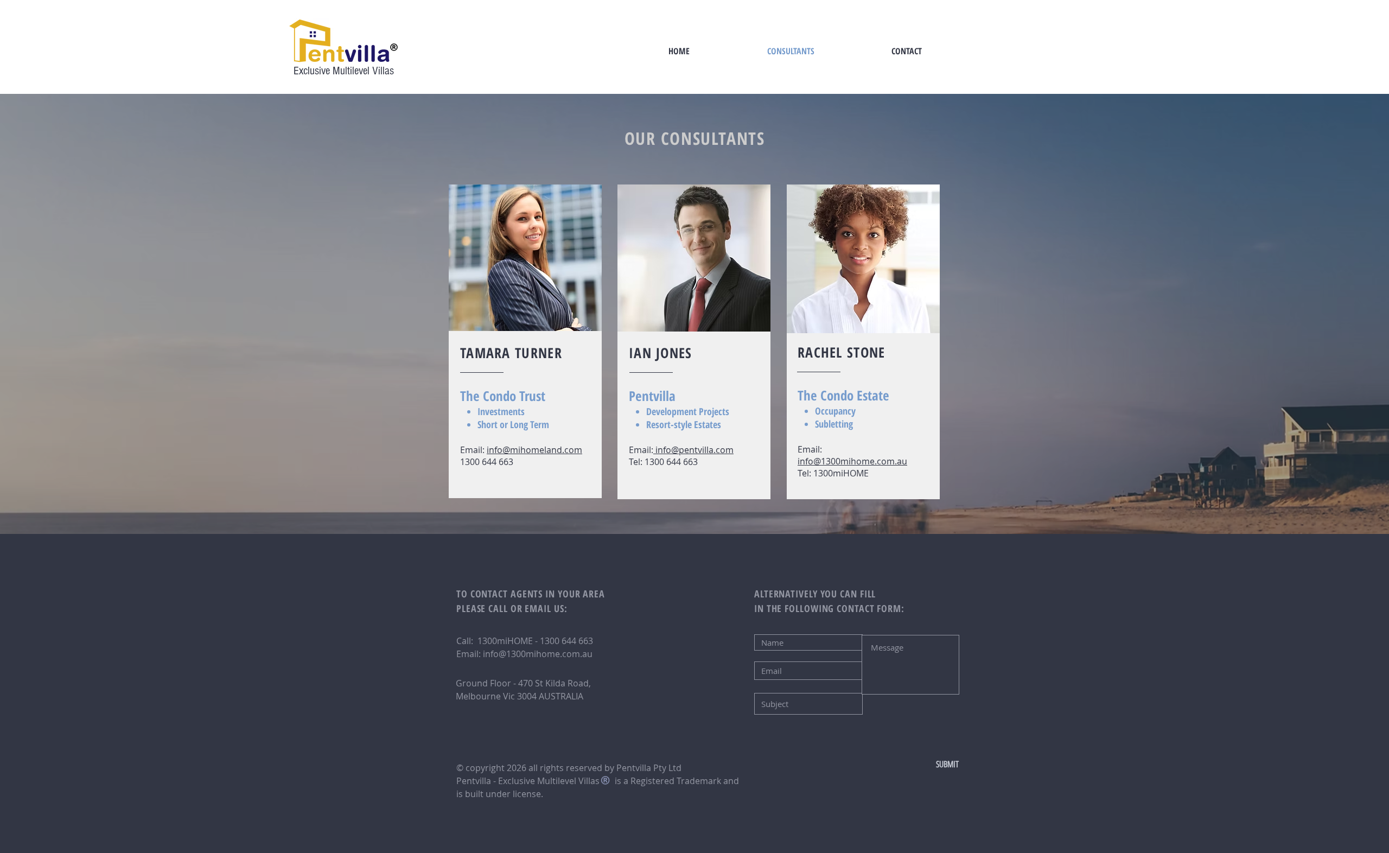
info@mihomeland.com (534, 450)
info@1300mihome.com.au (852, 461)
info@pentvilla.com (693, 450)
